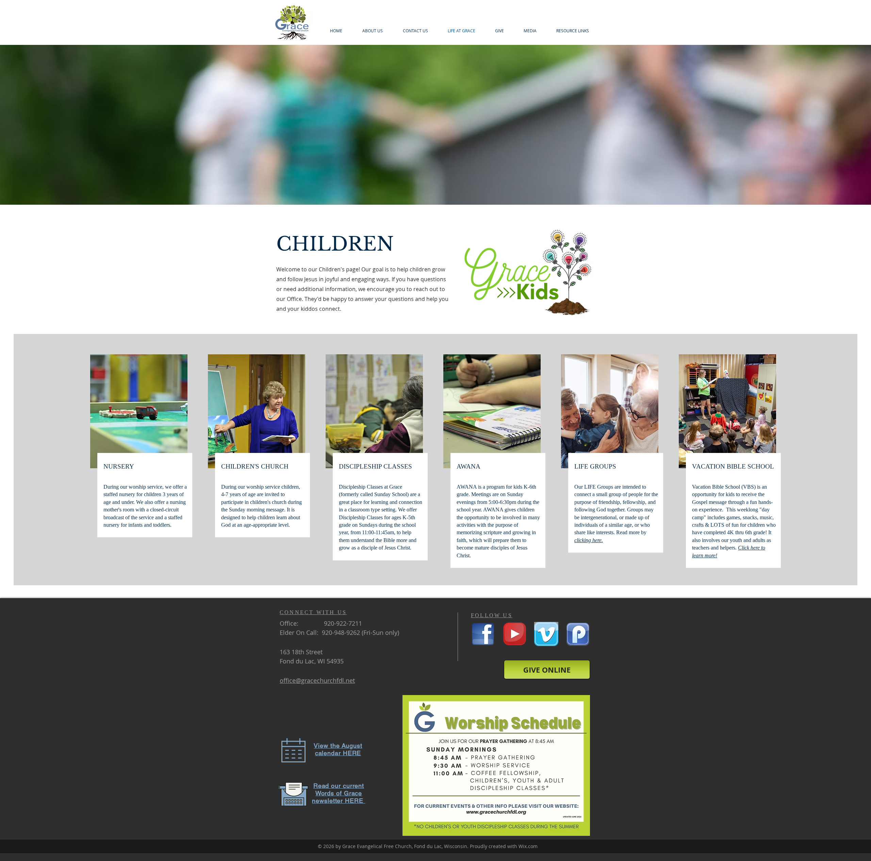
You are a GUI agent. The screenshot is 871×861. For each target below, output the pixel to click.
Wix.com (528, 846)
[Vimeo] (546, 634)
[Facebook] (483, 634)
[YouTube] (515, 634)
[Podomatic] (578, 634)
